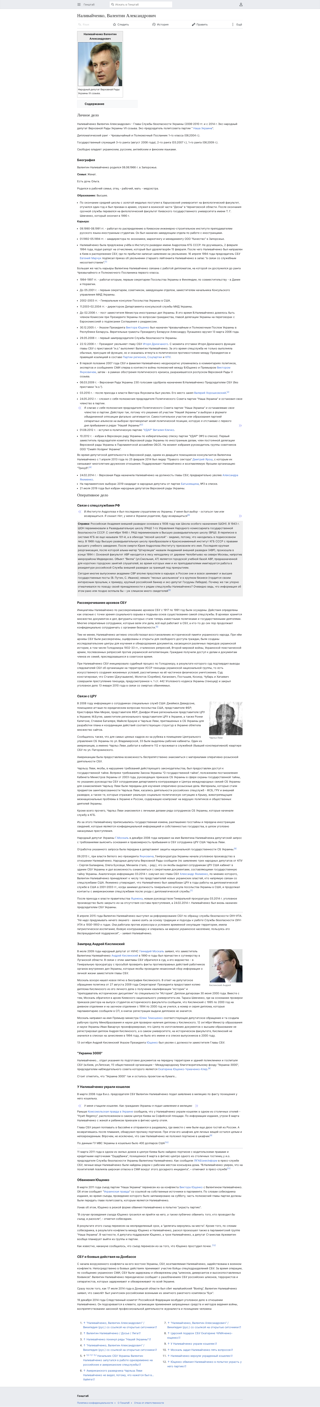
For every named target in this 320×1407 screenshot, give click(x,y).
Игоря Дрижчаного (155, 344)
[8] (209, 1068)
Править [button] (202, 24)
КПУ (167, 357)
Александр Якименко (194, 874)
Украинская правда (116, 1191)
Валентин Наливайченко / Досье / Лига (112, 1333)
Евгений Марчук (90, 258)
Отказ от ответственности (149, 1402)
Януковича (147, 856)
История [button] (162, 24)
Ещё (239, 24)
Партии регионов (134, 357)
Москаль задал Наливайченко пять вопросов (200, 1349)
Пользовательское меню (242, 6)
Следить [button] (123, 24)
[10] (166, 1142)
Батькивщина (190, 483)
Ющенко (152, 1042)
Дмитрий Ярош (202, 459)
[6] (235, 848)
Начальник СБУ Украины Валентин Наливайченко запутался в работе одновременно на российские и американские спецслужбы (118, 1360)
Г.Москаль (122, 837)
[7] (191, 890)
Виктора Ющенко (137, 327)
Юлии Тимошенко (151, 1018)
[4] (90, 467)
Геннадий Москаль (151, 951)
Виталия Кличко (163, 430)
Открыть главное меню (80, 6)
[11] (228, 1168)
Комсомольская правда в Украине (110, 1111)
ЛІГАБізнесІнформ (205, 1160)
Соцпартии (154, 357)
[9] (211, 1135)
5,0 (88, 1355)
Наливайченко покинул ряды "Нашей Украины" (117, 1339)
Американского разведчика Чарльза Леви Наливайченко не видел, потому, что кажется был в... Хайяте (118, 1375)
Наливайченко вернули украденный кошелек (200, 1355)
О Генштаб (124, 1402)
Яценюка (137, 898)
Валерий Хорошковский (210, 392)
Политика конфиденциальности (95, 1402)
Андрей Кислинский (125, 955)
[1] (106, 261)
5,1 (91, 1355)
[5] (188, 515)
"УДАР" (147, 430)
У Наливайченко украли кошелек (192, 1343)
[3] (141, 424)
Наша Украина (202, 128)
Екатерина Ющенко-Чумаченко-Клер (182, 1069)
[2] (228, 392)
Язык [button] (86, 24)
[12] (214, 1245)
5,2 (95, 1355)
